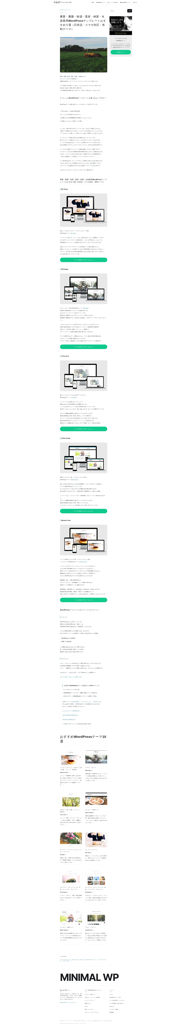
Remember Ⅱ (89, 892)
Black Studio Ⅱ (90, 812)
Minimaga (85, 308)
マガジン (93, 767)
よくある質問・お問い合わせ (116, 1003)
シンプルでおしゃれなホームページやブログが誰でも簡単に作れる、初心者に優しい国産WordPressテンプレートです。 (120, 45)
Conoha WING (75, 701)
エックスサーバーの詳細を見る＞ (71, 711)
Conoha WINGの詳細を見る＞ (70, 715)
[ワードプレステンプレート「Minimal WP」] (121, 17)
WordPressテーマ (100, 2)
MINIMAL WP (89, 977)
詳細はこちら (120, 52)
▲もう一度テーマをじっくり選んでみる (71, 677)
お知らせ (135, 2)
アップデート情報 (114, 1009)
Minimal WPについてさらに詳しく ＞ (69, 1002)
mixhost (95, 701)
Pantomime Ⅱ (64, 892)
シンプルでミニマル (121, 38)
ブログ (87, 767)
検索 (130, 10)
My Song (73, 233)
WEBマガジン (88, 1003)
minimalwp (63, 956)
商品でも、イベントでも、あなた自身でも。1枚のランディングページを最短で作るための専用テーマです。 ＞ (96, 858)
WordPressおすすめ (65, 9)
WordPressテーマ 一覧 (115, 997)
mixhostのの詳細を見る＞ (69, 719)
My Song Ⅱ (88, 852)
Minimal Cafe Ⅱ (64, 772)
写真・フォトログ (89, 1009)
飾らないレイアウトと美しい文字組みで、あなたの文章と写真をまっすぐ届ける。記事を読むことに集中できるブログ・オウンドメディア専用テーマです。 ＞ (96, 937)
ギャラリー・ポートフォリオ (69, 849)
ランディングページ (66, 767)
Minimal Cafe (83, 562)
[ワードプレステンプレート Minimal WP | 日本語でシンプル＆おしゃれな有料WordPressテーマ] (63, 2)
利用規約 (112, 1012)
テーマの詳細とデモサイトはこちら (83, 260)
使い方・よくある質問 (112, 2)
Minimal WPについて (125, 2)
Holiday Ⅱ (63, 854)
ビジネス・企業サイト (92, 810)
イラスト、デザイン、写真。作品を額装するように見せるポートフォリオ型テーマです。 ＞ (71, 897)
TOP (93, 2)
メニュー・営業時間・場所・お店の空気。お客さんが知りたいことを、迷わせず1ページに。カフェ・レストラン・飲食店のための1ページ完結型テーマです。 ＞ (71, 780)
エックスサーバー (86, 701)
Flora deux (74, 397)
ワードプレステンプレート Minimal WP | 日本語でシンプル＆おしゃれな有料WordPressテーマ (83, 1020)
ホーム (111, 994)
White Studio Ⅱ (64, 930)
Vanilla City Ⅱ (89, 930)
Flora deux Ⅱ (64, 814)
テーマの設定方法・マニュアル (117, 1000)
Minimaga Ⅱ (89, 770)
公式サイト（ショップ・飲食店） (93, 997)
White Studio (74, 479)
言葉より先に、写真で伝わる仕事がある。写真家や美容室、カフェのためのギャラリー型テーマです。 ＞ (71, 860)
